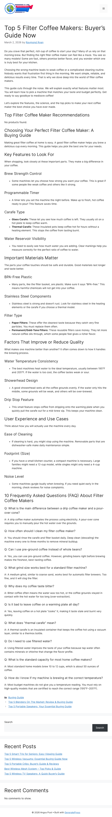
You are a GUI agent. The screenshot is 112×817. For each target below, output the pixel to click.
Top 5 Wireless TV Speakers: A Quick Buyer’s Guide (34, 773)
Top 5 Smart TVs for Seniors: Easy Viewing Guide (33, 754)
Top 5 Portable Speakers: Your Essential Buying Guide (40, 706)
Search (8, 722)
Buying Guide (16, 697)
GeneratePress (72, 812)
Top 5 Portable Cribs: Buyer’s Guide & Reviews (31, 763)
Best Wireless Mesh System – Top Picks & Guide (32, 768)
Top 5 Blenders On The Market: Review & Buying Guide (40, 702)
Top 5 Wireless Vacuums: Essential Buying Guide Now (36, 758)
